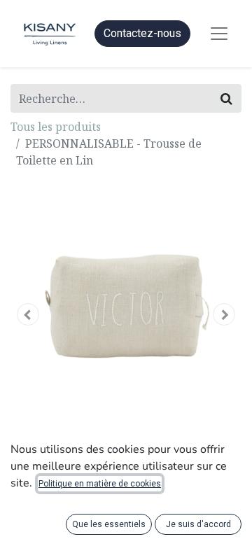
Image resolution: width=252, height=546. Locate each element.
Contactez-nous (142, 33)
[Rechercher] (226, 98)
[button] (28, 314)
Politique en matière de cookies (99, 484)
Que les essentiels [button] (109, 524)
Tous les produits (55, 126)
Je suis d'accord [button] (198, 524)
